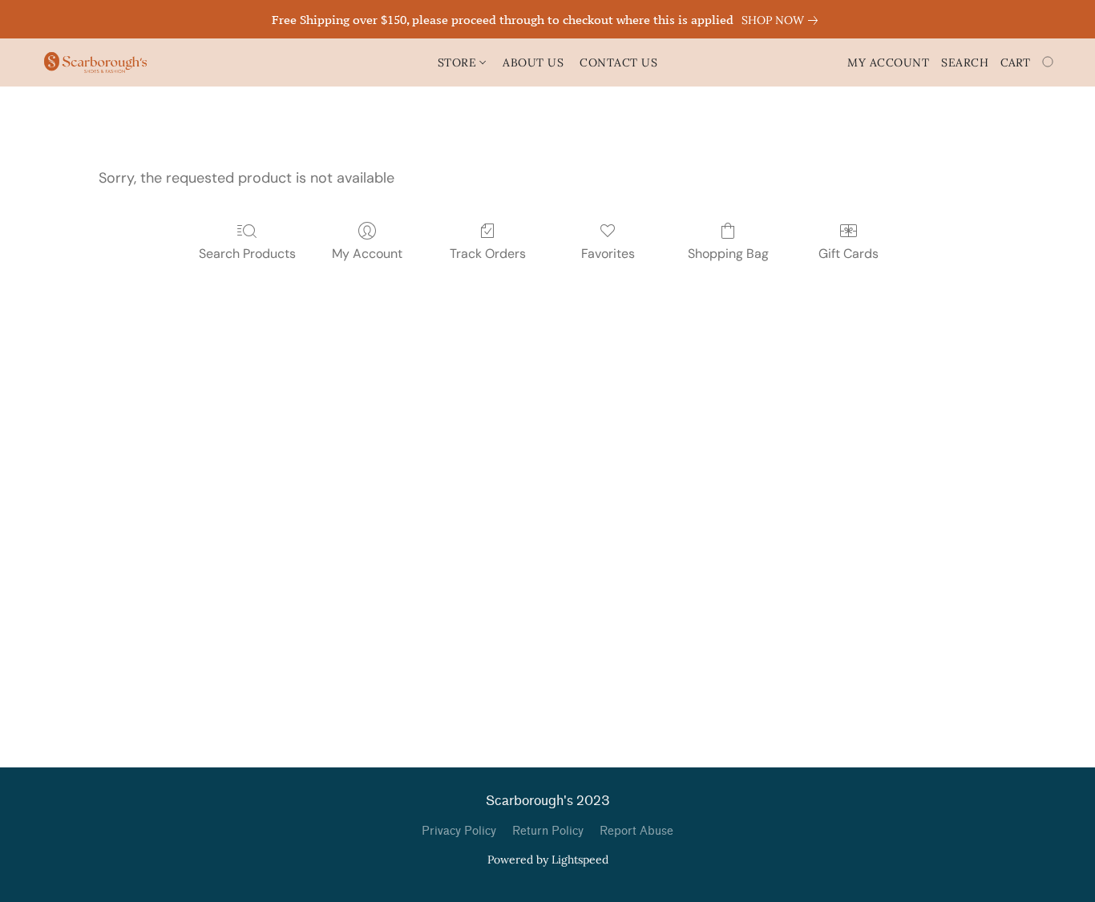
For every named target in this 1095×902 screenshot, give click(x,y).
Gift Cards (848, 253)
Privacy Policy (459, 831)
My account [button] (888, 62)
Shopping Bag (728, 253)
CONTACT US (618, 62)
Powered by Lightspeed (547, 859)
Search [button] (964, 62)
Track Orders (488, 253)
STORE (459, 62)
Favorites (608, 253)
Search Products (247, 253)
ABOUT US (533, 62)
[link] (782, 20)
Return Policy (548, 831)
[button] (95, 62)
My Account (367, 253)
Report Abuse (636, 831)
